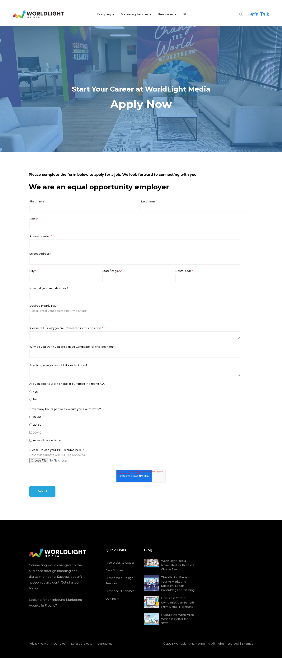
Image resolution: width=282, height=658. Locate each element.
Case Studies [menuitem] (114, 570)
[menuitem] (105, 14)
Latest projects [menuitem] (81, 643)
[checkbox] (140, 396)
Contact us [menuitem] (104, 643)
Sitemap (247, 643)
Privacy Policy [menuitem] (38, 643)
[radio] (140, 392)
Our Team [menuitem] (112, 598)
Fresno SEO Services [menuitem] (120, 591)
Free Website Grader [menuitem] (120, 562)
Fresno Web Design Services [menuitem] (119, 580)
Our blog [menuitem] (60, 643)
